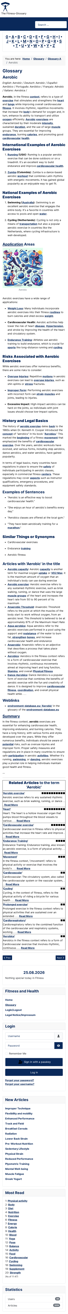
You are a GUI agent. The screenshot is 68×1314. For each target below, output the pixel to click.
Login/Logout (13, 1009)
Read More (11, 804)
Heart (6, 809)
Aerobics (50, 433)
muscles (49, 394)
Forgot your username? (19, 1084)
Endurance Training (20, 339)
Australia (27, 202)
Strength (15, 1272)
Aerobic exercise (18, 584)
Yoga (12, 1238)
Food (12, 1253)
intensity (47, 123)
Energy (12, 1223)
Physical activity (17, 1200)
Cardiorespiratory (14, 920)
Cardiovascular (18, 1257)
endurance (9, 134)
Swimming (15, 1265)
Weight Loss (15, 308)
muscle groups (17, 595)
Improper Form (17, 390)
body (26, 111)
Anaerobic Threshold (21, 607)
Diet (10, 1208)
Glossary (10, 1004)
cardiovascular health (50, 165)
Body (11, 1204)
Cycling (13, 1261)
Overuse (13, 376)
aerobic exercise (30, 426)
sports (12, 347)
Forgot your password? (19, 1080)
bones (31, 637)
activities (42, 755)
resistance (29, 633)
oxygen (7, 119)
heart (60, 100)
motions (48, 376)
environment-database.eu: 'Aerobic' (30, 705)
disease (40, 326)
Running (13, 154)
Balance (14, 1246)
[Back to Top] (62, 1308)
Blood (12, 1234)
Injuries (23, 376)
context (34, 96)
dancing (35, 759)
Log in (34, 1072)
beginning (23, 437)
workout (22, 176)
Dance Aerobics (17, 675)
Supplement (16, 1268)
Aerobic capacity (18, 569)
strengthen (19, 637)
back (52, 426)
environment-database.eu (42, 709)
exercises (42, 119)
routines (55, 312)
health (25, 138)
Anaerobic (14, 644)
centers (46, 474)
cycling (57, 347)
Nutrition (13, 1212)
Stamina (13, 671)
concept (8, 433)
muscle (55, 126)
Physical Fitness (43, 671)
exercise (8, 100)
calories (32, 134)
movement (51, 437)
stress (29, 383)
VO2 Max (56, 573)
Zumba (12, 172)
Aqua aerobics (16, 625)
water (43, 213)
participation (16, 755)
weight (49, 315)
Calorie (12, 1227)
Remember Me (17, 1053)
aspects (35, 477)
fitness (7, 108)
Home (9, 999)
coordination (25, 690)
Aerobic (30, 119)
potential (8, 744)
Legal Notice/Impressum (20, 1015)
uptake (43, 573)
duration (20, 126)
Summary (11, 716)
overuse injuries (44, 380)
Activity (14, 1250)
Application (13, 244)
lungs (11, 104)
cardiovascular (12, 138)
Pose (12, 1242)
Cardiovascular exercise (18, 825)
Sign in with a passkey (37, 1061)
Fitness (12, 1219)
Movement (10, 856)
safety (47, 466)
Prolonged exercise (15, 904)
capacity (45, 569)
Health (12, 1231)
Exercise (13, 1216)
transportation (28, 223)
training (26, 548)
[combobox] (51, 24)
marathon (14, 527)
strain (40, 394)
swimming (19, 759)
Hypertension (54, 326)
